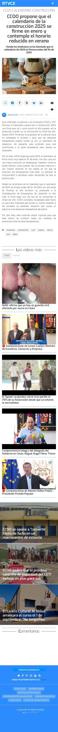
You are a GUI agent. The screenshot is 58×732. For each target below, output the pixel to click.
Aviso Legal (20, 689)
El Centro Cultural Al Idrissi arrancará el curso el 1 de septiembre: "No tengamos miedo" (24, 617)
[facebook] (22, 675)
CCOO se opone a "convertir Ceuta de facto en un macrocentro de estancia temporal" (24, 535)
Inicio (43, 680)
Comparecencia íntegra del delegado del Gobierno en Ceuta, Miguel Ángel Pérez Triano (28, 452)
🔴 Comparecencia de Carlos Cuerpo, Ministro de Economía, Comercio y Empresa (28, 347)
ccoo (33, 230)
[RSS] (39, 675)
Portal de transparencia (36, 700)
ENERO (15, 234)
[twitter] (26, 675)
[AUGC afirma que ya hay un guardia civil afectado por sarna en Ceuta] (29, 283)
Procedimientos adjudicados (17, 696)
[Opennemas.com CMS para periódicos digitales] (30, 711)
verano (49, 230)
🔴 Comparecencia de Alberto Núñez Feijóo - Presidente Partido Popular (28, 492)
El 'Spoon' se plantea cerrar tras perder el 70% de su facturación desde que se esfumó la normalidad (27, 399)
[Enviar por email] (52, 103)
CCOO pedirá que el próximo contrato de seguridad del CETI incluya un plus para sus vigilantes (27, 576)
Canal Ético (15, 700)
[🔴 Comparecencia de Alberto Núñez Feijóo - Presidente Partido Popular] (29, 474)
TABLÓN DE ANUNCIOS (44, 696)
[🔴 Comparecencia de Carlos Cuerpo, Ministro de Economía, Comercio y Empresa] (29, 329)
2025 (8, 234)
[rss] (46, 115)
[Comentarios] (52, 109)
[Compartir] (5, 103)
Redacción (13, 115)
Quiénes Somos (36, 689)
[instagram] (31, 675)
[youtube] (35, 675)
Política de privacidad (29, 692)
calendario (10, 230)
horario (41, 230)
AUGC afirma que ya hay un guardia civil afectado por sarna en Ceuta (25, 307)
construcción (23, 230)
